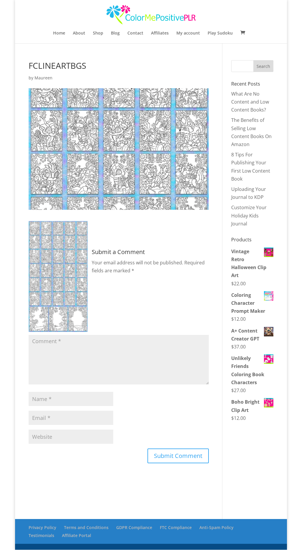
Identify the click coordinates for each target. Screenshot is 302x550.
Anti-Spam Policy (216, 527)
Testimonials (41, 535)
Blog (115, 33)
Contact (135, 33)
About (79, 33)
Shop (98, 33)
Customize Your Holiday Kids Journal (249, 215)
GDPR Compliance (134, 527)
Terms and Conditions (86, 527)
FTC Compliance (176, 527)
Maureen (43, 78)
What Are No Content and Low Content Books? (250, 102)
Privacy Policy (42, 527)
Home (59, 33)
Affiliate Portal (76, 535)
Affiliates (160, 33)
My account (188, 33)
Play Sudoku (220, 33)
